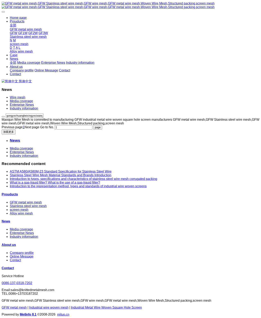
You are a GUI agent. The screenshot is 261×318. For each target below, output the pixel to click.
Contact (15, 260)
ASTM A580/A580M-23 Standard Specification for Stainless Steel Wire (61, 171)
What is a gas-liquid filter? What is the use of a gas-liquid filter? (55, 182)
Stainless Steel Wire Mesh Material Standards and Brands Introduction (60, 175)
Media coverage (21, 101)
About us (9, 245)
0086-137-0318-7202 (17, 283)
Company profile (22, 252)
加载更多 (8, 131)
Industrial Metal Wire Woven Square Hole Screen (106, 307)
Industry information (24, 108)
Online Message (21, 256)
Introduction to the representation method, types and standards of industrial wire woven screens (78, 186)
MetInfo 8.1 (28, 314)
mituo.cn (63, 314)
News (6, 221)
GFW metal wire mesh (26, 202)
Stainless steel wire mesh (28, 206)
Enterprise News (22, 104)
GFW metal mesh (14, 307)
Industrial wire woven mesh (49, 307)
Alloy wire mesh (21, 213)
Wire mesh (17, 97)
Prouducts (10, 194)
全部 (13, 25)
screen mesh (19, 209)
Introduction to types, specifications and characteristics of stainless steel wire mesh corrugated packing (83, 179)
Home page (18, 17)
